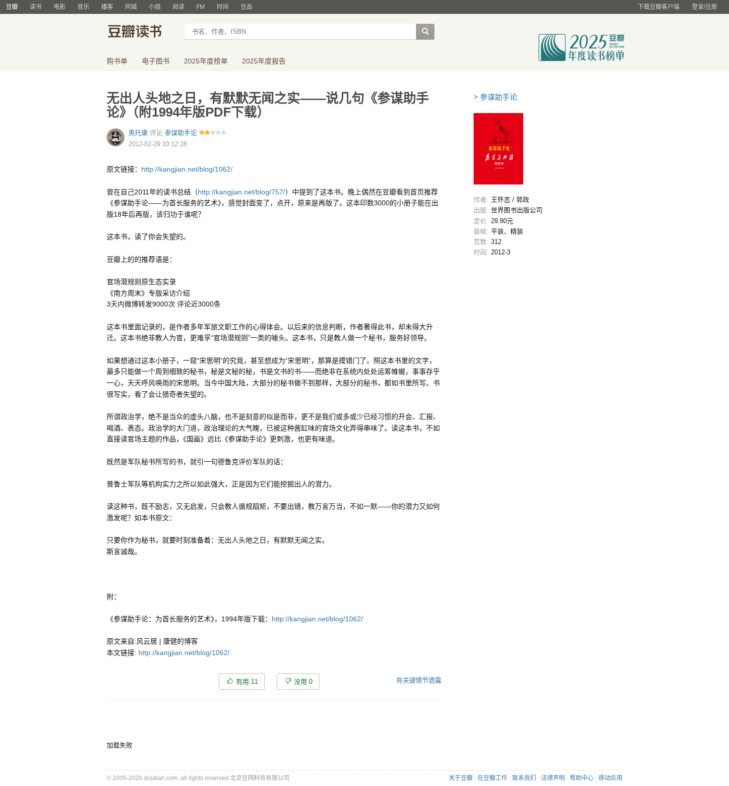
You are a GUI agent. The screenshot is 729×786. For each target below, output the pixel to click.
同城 (131, 6)
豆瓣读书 (143, 33)
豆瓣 (12, 6)
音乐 (83, 6)
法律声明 (553, 778)
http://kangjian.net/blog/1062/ (187, 169)
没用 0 (303, 681)
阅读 (178, 6)
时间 (223, 6)
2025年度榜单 (206, 61)
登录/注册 (704, 6)
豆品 (246, 6)
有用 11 (247, 681)
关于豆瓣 (461, 778)
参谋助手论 (181, 132)
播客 (107, 6)
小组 (155, 6)
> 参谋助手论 (495, 97)
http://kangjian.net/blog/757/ (241, 192)
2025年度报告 (264, 61)
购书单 (117, 61)
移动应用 (610, 778)
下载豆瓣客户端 (658, 6)
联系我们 (524, 778)
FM (200, 6)
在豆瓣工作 (492, 778)
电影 (59, 6)
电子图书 (156, 61)
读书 (36, 6)
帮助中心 (582, 778)
